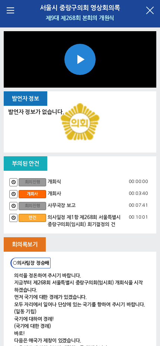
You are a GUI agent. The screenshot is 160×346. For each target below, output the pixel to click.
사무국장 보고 (62, 205)
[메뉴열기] (10, 10)
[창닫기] (150, 10)
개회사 (54, 193)
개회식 (54, 181)
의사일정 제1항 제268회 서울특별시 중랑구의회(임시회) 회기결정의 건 (84, 221)
